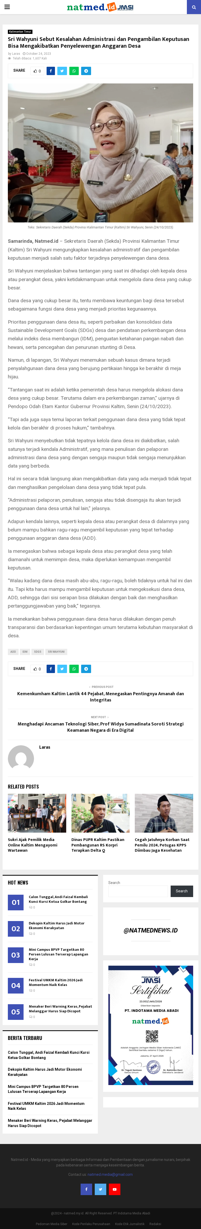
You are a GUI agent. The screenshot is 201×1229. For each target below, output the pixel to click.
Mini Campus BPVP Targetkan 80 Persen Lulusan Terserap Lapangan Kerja (58, 954)
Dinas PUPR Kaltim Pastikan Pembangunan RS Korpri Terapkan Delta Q (97, 845)
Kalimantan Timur (20, 31)
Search (114, 883)
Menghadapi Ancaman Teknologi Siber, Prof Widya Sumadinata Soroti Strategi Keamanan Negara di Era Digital (101, 727)
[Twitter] (100, 1189)
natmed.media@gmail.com (110, 1174)
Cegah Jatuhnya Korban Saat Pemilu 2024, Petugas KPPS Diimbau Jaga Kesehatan (162, 845)
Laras (16, 54)
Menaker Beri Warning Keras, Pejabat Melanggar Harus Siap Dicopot (60, 1008)
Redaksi (155, 1224)
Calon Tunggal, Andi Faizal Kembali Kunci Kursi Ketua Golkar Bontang (58, 899)
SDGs (37, 651)
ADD (13, 651)
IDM (25, 651)
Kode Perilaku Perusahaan (91, 1224)
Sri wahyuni (56, 651)
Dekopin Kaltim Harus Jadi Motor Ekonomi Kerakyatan (57, 925)
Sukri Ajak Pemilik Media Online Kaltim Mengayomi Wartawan (32, 845)
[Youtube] (114, 1189)
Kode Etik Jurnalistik (129, 1224)
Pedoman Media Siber (51, 1224)
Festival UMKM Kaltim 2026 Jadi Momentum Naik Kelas (56, 982)
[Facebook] (86, 1189)
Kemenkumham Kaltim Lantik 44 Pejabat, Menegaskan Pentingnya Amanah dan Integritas (100, 697)
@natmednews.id (151, 930)
